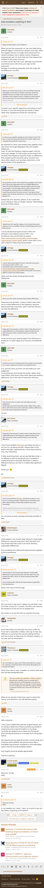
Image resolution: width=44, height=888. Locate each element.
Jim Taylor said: (7, 495)
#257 (41, 655)
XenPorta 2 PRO (5, 886)
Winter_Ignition (10, 836)
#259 (41, 769)
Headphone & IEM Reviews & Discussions (23, 847)
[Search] (41, 2)
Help (33, 879)
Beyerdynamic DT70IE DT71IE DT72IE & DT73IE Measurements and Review (22, 844)
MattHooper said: (8, 569)
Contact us (4, 879)
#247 (41, 291)
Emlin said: (5, 660)
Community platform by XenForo (18, 883)
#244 (41, 175)
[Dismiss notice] (41, 8)
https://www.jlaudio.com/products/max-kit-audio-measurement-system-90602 (19, 239)
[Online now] (5, 764)
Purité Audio (7, 25)
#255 (41, 601)
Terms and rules (15, 879)
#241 (41, 37)
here (27, 12)
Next (29, 815)
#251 (41, 426)
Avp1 (7, 858)
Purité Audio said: (8, 800)
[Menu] (2, 2)
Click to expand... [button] (22, 105)
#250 (41, 395)
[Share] (37, 37)
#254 (41, 565)
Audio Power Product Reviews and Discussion (23, 858)
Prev (14, 815)
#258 (41, 716)
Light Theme (7, 876)
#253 (41, 535)
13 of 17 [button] (22, 815)
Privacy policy (25, 879)
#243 (41, 130)
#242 (41, 83)
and (9, 478)
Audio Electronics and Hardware (25, 836)
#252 (41, 491)
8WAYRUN (24, 886)
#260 (41, 792)
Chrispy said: (6, 41)
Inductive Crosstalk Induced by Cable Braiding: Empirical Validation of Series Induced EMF (22, 831)
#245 (41, 217)
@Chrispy (20, 445)
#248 (41, 322)
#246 (41, 256)
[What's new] (37, 2)
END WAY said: (6, 87)
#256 (41, 626)
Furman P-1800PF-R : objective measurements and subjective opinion (22, 855)
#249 (41, 356)
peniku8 (8, 847)
